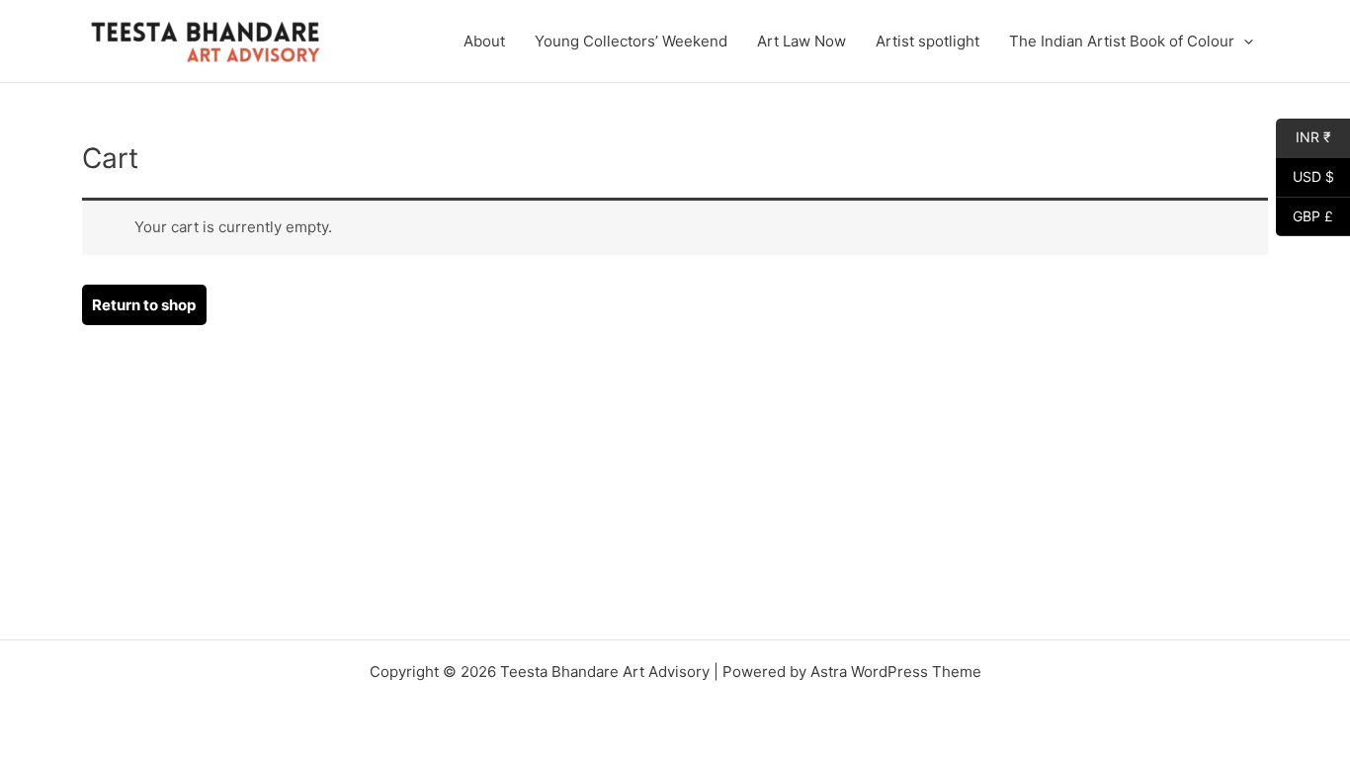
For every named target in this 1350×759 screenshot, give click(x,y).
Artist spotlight (927, 41)
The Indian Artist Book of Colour (1121, 41)
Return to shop (144, 304)
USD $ (1305, 177)
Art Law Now (801, 41)
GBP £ (1304, 216)
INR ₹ (1303, 137)
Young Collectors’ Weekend (631, 41)
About (484, 41)
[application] (1243, 41)
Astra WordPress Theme (895, 671)
